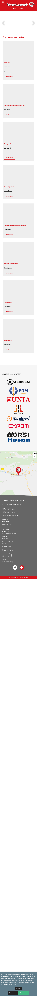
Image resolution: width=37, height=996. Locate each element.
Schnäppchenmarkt (9, 534)
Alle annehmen (23, 993)
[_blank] (15, 567)
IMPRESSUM (5, 522)
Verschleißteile (8, 541)
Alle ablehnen (13, 993)
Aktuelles (5, 531)
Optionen (18, 988)
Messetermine (7, 546)
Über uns (5, 536)
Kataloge (5, 539)
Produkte (5, 529)
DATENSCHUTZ (6, 524)
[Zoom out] (34, 456)
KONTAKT (5, 519)
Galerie (4, 544)
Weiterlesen (9, 76)
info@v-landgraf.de (13, 515)
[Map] (18, 475)
